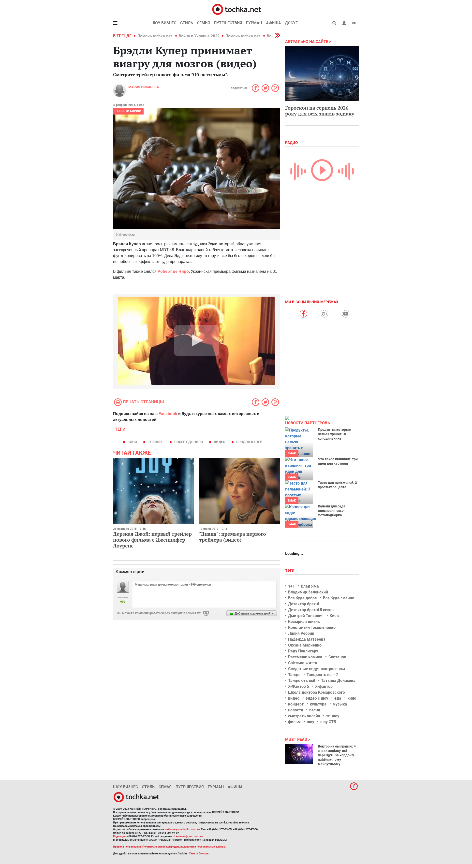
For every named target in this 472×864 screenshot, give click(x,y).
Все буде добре (302, 598)
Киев (334, 615)
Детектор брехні (303, 604)
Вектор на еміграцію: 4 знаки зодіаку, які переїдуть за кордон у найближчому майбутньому (337, 755)
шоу (310, 722)
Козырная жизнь (304, 621)
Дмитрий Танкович (306, 615)
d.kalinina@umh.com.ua (188, 836)
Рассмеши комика (305, 657)
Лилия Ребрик (301, 633)
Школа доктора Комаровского (316, 692)
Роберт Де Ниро (188, 442)
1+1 (291, 586)
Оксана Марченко (305, 645)
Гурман (254, 23)
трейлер (155, 442)
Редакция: (119, 836)
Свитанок (337, 657)
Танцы (294, 674)
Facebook (168, 414)
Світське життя (302, 663)
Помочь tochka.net (155, 36)
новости (295, 710)
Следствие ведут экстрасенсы (316, 668)
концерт (296, 704)
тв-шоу (332, 716)
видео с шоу (317, 698)
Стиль (186, 23)
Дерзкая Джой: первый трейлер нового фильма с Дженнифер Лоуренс (152, 540)
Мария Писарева (143, 87)
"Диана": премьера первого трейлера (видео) (232, 537)
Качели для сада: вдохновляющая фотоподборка (332, 510)
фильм (294, 722)
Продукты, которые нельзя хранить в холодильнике (334, 434)
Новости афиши (128, 111)
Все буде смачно (338, 598)
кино (132, 442)
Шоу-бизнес (163, 23)
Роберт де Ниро (173, 271)
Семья (203, 23)
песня (314, 710)
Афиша (273, 23)
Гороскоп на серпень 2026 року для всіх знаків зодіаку (319, 110)
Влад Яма (310, 586)
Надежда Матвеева (306, 639)
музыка (340, 704)
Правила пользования (127, 846)
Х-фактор (324, 686)
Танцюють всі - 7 (322, 674)
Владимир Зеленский (308, 592)
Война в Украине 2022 (199, 36)
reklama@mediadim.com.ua (182, 829)
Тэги (290, 570)
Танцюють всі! (301, 680)
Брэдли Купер (249, 442)
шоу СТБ (328, 722)
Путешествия (228, 23)
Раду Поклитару (303, 651)
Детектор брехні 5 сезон (311, 609)
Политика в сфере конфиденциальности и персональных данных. (184, 846)
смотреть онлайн (304, 716)
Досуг (291, 23)
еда (337, 698)
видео (219, 442)
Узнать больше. (199, 853)
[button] (344, 23)
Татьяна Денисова (338, 680)
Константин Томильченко (312, 627)
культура (318, 704)
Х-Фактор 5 (298, 686)
